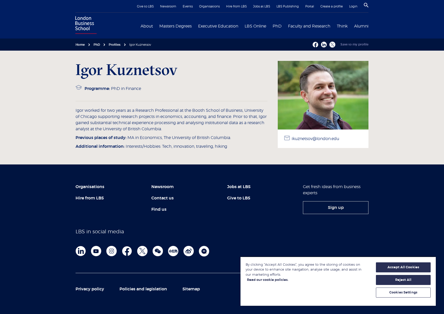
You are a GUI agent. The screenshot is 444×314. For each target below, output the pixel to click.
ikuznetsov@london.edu (315, 139)
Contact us (162, 198)
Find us (158, 209)
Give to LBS (145, 6)
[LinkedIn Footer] (81, 251)
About (147, 26)
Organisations (209, 6)
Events (188, 6)
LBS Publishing (287, 6)
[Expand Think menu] (350, 25)
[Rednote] (173, 251)
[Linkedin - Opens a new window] (324, 44)
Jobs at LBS (261, 6)
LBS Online (255, 26)
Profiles (115, 44)
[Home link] (85, 26)
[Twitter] (142, 251)
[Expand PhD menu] (284, 25)
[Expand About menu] (156, 25)
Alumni (361, 26)
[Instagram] (111, 251)
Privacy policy (90, 289)
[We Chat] (158, 251)
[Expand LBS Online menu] (269, 25)
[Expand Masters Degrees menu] (194, 25)
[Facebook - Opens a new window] (315, 44)
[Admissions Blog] (204, 251)
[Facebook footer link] (127, 251)
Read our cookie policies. (267, 280)
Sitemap (191, 289)
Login (353, 6)
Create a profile (331, 6)
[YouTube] (96, 251)
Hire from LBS (236, 6)
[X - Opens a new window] (332, 44)
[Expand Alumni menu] (371, 25)
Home (80, 44)
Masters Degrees (175, 26)
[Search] (366, 5)
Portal (309, 6)
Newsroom (168, 6)
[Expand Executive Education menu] (241, 25)
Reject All (403, 280)
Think (342, 26)
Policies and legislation (143, 289)
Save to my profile (354, 44)
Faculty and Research (309, 26)
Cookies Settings (403, 292)
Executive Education (218, 26)
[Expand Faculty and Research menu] (333, 25)
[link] (335, 207)
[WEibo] (188, 251)
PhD (277, 26)
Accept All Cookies (403, 267)
